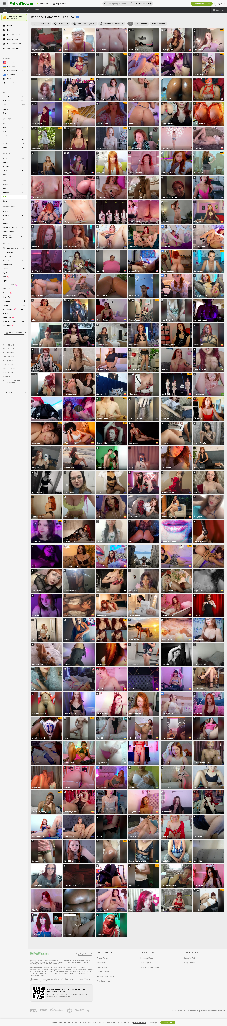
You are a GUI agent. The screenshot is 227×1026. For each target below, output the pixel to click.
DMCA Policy (102, 967)
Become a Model (9, 369)
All (130, 24)
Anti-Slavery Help (103, 981)
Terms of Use (8, 365)
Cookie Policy (139, 1023)
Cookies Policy (103, 972)
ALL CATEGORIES (15, 333)
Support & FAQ (8, 345)
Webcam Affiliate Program (150, 967)
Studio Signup (8, 372)
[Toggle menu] (4, 3)
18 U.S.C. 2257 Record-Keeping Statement (11, 381)
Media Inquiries (8, 357)
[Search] (132, 3)
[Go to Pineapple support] (70, 1010)
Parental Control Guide (105, 976)
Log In (219, 4)
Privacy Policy (8, 361)
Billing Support (8, 349)
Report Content (8, 353)
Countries (61, 24)
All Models (7, 376)
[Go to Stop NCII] (82, 1010)
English (83, 954)
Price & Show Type (84, 24)
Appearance (41, 24)
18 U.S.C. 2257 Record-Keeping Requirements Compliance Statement (198, 1011)
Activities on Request (112, 24)
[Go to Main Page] (21, 3)
